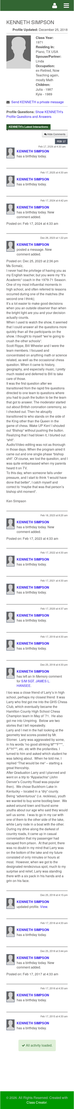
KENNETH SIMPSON (33, 151)
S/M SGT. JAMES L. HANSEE (33, 683)
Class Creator (37, 1102)
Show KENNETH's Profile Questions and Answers (34, 114)
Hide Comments (56, 134)
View (43, 906)
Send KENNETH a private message (37, 102)
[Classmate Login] (54, 5)
